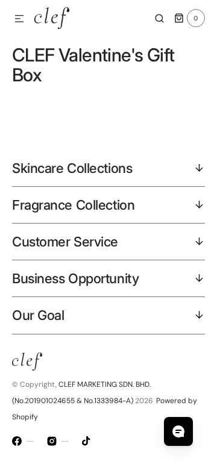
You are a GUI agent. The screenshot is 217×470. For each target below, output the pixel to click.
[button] (19, 19)
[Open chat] (178, 431)
